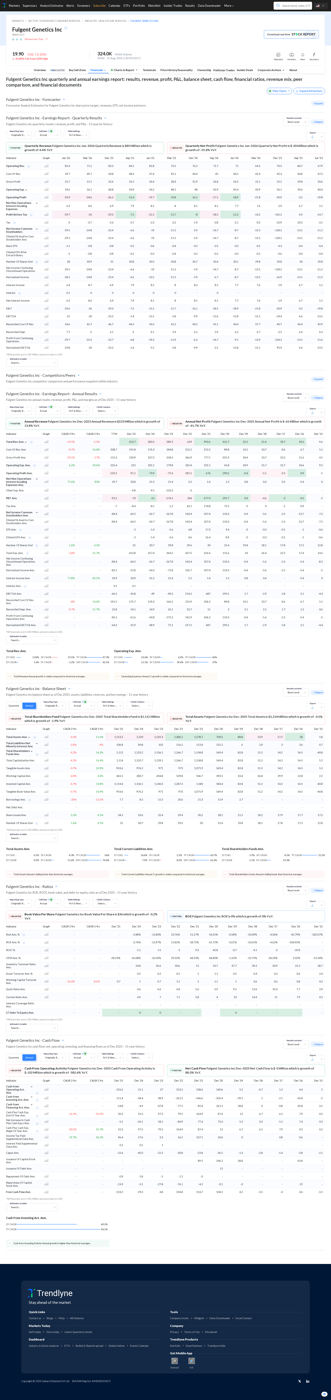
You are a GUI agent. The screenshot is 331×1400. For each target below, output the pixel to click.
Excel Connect (243, 1318)
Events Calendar (139, 1345)
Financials (97, 70)
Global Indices (116, 1345)
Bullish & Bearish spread (89, 1345)
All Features (77, 1318)
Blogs (50, 1318)
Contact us (35, 1318)
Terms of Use (192, 1331)
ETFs (67, 1345)
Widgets (199, 1318)
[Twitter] (299, 1381)
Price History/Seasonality (177, 70)
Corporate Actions (270, 70)
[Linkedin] (308, 1381)
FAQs (61, 1318)
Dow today (52, 1331)
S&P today (35, 1331)
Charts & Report (124, 70)
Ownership (204, 70)
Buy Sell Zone (77, 70)
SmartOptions (194, 1345)
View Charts (279, 90)
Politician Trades (224, 70)
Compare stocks (179, 1318)
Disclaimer (211, 1331)
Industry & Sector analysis (44, 1345)
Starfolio (175, 1345)
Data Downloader (219, 1318)
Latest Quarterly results (78, 1331)
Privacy (174, 1331)
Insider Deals (245, 70)
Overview (40, 70)
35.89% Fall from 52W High (31, 58)
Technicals (149, 70)
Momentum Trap (34, 39)
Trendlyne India (216, 1345)
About (293, 70)
